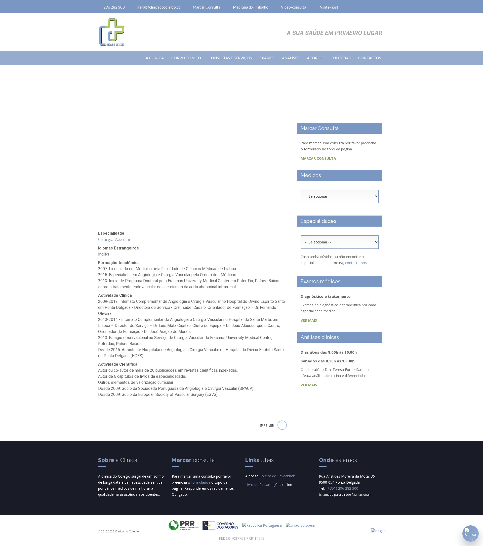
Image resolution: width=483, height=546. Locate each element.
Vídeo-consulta (293, 7)
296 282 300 (114, 7)
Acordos (316, 58)
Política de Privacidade (277, 476)
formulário (199, 482)
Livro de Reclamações (263, 484)
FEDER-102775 (231, 538)
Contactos (369, 58)
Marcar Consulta (206, 7)
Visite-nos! (329, 7)
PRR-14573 (255, 538)
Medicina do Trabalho (250, 7)
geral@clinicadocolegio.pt (158, 7)
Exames (266, 58)
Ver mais (309, 320)
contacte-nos (356, 262)
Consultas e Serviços (230, 58)
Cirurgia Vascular (114, 239)
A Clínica (155, 58)
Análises (290, 58)
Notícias (342, 58)
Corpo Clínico (186, 58)
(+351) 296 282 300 (342, 488)
